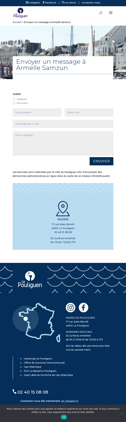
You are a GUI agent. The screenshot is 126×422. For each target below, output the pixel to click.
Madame (22, 99)
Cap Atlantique (32, 366)
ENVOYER (101, 161)
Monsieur (22, 103)
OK (63, 417)
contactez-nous (91, 2)
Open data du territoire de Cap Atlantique (48, 375)
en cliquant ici (69, 401)
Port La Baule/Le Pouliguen (40, 370)
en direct (70, 2)
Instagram (34, 2)
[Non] (122, 413)
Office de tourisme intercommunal (44, 362)
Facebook (50, 2)
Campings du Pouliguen (38, 358)
